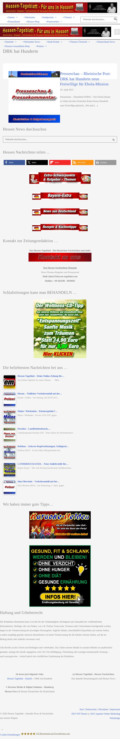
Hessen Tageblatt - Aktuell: (19, 678)
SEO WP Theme (79, 713)
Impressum (115, 709)
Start (81, 709)
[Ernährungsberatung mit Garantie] (60, 576)
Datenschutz (91, 709)
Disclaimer (103, 709)
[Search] (115, 19)
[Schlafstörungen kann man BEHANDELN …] (60, 328)
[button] (16, 17)
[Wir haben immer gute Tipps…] (60, 525)
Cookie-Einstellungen (10, 734)
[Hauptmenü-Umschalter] (117, 32)
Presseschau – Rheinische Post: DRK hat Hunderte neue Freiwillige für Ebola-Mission (85, 78)
